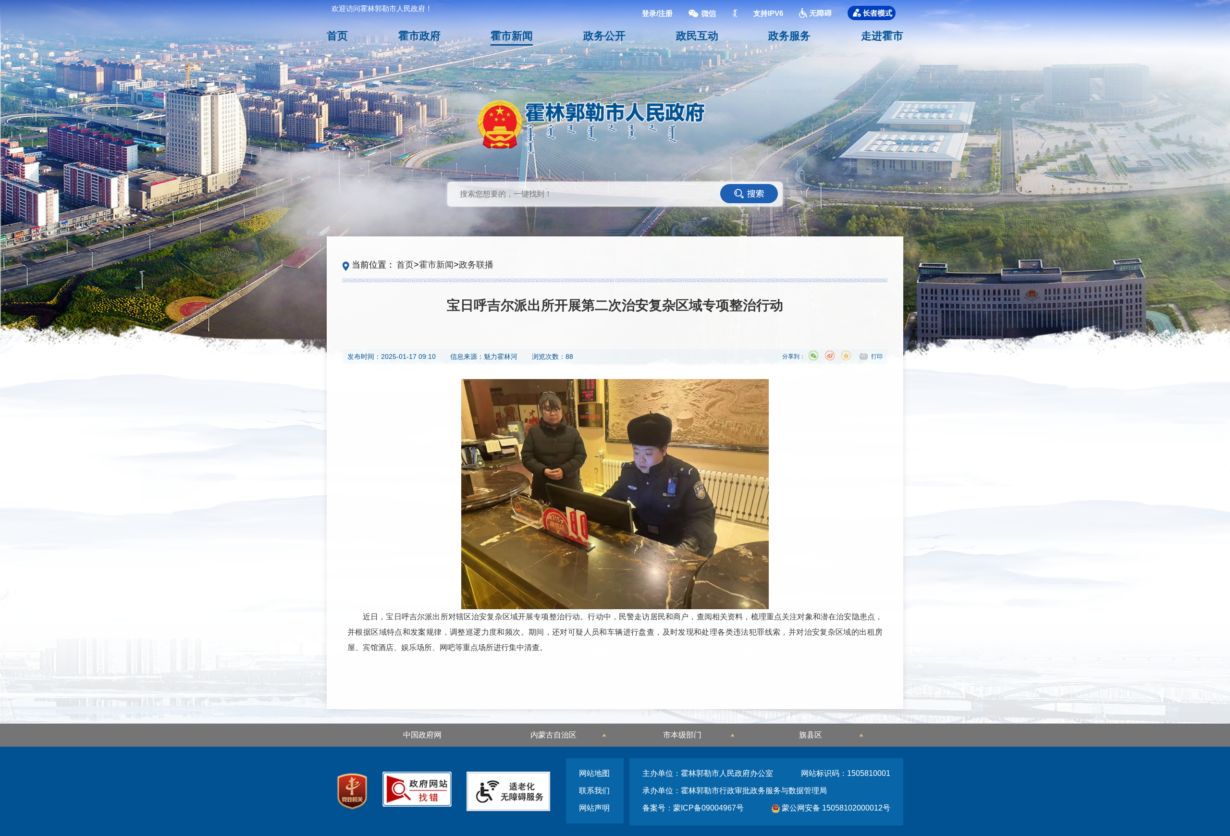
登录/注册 (657, 13)
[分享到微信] (813, 355)
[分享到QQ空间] (846, 355)
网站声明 (594, 808)
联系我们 (594, 791)
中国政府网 (422, 735)
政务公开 (604, 36)
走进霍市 (882, 36)
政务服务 (789, 36)
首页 (337, 36)
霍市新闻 (512, 36)
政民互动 (697, 36)
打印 (877, 356)
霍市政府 (419, 36)
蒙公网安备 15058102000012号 (835, 808)
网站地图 (594, 773)
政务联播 (476, 265)
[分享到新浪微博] (830, 355)
